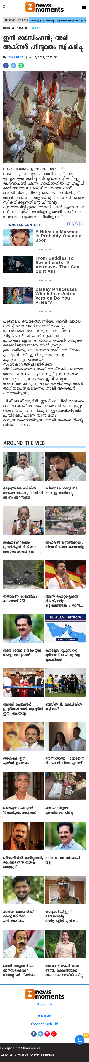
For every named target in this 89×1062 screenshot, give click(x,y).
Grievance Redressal (42, 1055)
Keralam (35, 28)
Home (7, 28)
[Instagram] (47, 1034)
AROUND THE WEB (24, 444)
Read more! (44, 1016)
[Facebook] (34, 1034)
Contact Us (21, 1055)
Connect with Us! (44, 1024)
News (20, 28)
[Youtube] (54, 1034)
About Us (44, 1005)
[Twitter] (40, 1034)
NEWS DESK (15, 58)
